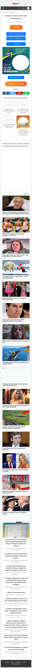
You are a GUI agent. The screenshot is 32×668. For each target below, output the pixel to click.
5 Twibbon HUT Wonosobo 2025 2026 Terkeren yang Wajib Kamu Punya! (23, 132)
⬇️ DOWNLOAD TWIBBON (16, 84)
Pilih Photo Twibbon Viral (16, 38)
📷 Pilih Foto (16, 27)
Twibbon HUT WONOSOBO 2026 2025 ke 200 (9, 111)
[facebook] (5, 93)
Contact (7, 662)
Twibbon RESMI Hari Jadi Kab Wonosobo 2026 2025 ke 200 (9, 126)
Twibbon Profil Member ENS (16, 592)
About (12, 662)
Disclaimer (18, 662)
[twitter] (12, 93)
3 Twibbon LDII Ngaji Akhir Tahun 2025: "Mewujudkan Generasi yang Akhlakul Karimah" (16, 611)
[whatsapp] (26, 93)
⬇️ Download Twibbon (16, 77)
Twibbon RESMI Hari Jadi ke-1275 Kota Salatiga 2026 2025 (23, 111)
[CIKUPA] (16, 3)
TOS (24, 662)
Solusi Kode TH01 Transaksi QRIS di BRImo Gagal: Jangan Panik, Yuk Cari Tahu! (16, 637)
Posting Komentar (20, 22)
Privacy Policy (16, 664)
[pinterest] (19, 93)
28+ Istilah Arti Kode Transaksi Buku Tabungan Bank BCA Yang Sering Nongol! (16, 556)
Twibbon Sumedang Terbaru (16, 34)
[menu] (3, 8)
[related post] (8, 104)
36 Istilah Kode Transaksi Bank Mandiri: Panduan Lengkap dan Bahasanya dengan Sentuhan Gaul (16, 568)
